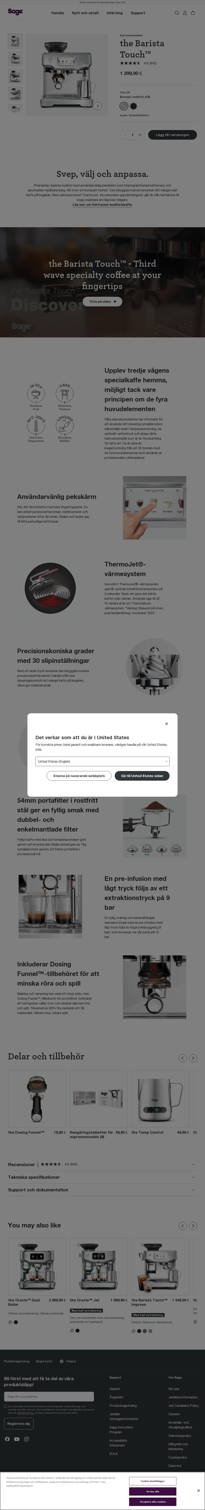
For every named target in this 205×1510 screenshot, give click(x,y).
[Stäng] (198, 1490)
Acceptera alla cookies (153, 1501)
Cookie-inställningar (153, 1481)
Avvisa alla (152, 1491)
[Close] (167, 723)
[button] (142, 776)
